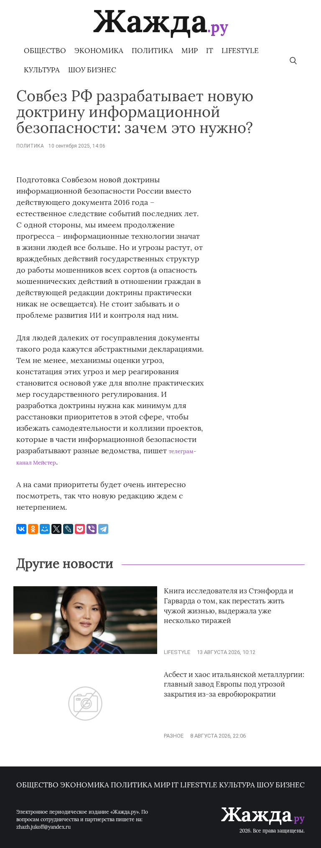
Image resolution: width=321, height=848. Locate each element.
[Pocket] (80, 529)
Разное (173, 736)
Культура (42, 69)
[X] (56, 529)
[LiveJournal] (68, 529)
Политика (152, 50)
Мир (189, 50)
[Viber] (92, 529)
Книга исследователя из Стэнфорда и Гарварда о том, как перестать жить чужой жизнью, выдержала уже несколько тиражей (228, 605)
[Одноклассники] (33, 529)
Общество (45, 50)
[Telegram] (103, 529)
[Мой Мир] (45, 529)
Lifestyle (240, 50)
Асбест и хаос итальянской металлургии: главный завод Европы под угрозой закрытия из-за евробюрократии (234, 684)
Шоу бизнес (92, 69)
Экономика (98, 50)
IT (209, 50)
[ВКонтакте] (21, 529)
